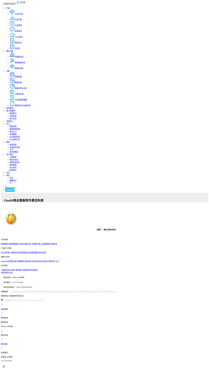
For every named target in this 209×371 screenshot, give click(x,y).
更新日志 (18, 42)
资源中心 (9, 121)
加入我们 (13, 167)
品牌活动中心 (15, 162)
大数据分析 (19, 57)
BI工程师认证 (15, 139)
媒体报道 (13, 165)
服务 (8, 142)
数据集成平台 (45, 291)
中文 (11, 178)
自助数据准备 (13, 244)
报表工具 (23, 291)
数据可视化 (19, 68)
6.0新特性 (18, 25)
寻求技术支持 (15, 147)
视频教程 (13, 134)
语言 (8, 175)
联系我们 (13, 170)
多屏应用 (53, 244)
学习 (8, 124)
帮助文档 (13, 126)
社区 (8, 173)
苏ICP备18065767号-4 (36, 300)
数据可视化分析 (21, 88)
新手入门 (13, 131)
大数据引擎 (19, 94)
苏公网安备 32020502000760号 (15, 300)
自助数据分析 (20, 62)
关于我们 (9, 154)
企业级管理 (45, 244)
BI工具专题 (5, 252)
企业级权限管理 (21, 100)
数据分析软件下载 (97, 291)
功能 (8, 71)
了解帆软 (13, 157)
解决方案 (9, 51)
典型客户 (13, 113)
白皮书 (17, 48)
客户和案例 (10, 111)
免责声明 (33, 270)
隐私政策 (26, 270)
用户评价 (13, 118)
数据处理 (18, 82)
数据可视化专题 (40, 252)
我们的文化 (14, 159)
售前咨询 (13, 144)
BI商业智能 (14, 291)
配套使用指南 (15, 129)
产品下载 (18, 19)
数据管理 (4, 244)
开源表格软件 (83, 291)
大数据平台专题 (16, 252)
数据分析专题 (28, 252)
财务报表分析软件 (58, 291)
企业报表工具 (72, 291)
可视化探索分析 (25, 244)
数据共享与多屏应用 (22, 105)
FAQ (11, 149)
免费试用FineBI (7, 272)
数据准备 (18, 77)
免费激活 (18, 31)
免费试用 (9, 190)
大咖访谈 (13, 116)
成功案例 (9, 108)
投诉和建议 (14, 152)
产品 (8, 8)
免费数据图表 (110, 291)
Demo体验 (19, 37)
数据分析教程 (33, 291)
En (11, 182)
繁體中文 (13, 180)
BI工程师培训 (15, 137)
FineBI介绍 (19, 14)
